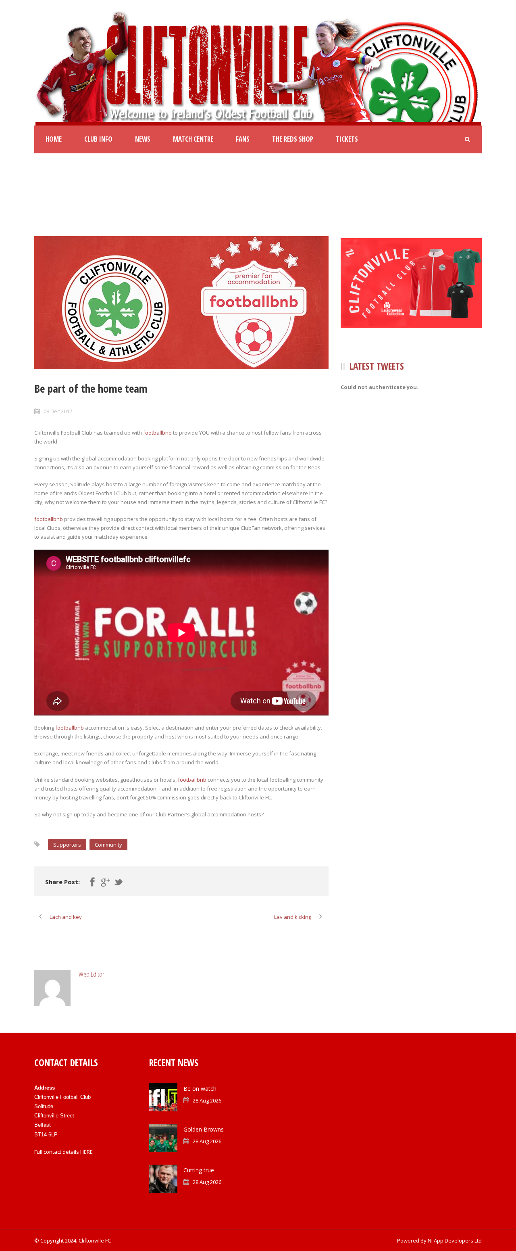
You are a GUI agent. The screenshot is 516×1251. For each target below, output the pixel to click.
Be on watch (199, 1088)
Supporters (67, 844)
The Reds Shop (292, 139)
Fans (243, 139)
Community (108, 844)
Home (54, 139)
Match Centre (193, 139)
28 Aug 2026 (207, 1100)
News (142, 139)
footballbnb (157, 432)
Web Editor (91, 974)
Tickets (347, 139)
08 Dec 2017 (58, 411)
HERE (86, 1151)
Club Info (98, 139)
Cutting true (198, 1170)
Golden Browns (203, 1129)
